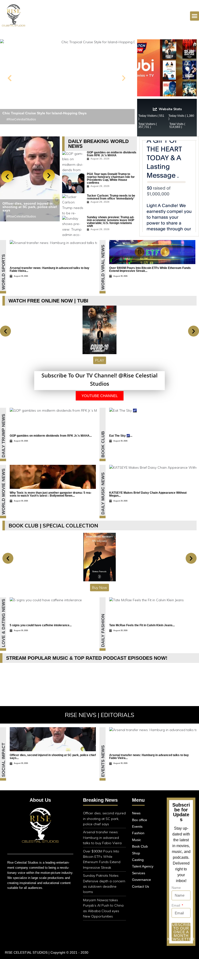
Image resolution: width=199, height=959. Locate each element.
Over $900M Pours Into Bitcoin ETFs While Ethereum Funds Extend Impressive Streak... (150, 269)
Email (176, 905)
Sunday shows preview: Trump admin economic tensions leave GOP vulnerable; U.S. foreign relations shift (110, 222)
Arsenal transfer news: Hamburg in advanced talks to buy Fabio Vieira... (49, 269)
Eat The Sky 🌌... (120, 435)
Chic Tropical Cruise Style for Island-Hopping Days (44, 113)
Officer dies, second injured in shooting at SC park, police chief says (29, 206)
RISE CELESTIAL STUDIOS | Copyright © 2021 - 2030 (46, 952)
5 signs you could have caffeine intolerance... (41, 625)
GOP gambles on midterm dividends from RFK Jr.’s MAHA (111, 154)
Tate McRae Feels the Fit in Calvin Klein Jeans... (142, 625)
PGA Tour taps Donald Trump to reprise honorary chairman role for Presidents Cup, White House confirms (111, 178)
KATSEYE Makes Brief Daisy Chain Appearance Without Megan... (148, 494)
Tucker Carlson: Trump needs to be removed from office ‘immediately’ (111, 197)
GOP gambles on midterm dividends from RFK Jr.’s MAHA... (51, 435)
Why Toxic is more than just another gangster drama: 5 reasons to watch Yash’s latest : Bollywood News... (50, 494)
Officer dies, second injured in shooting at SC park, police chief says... (53, 756)
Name (176, 888)
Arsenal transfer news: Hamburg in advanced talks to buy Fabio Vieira (102, 837)
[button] (9, 78)
